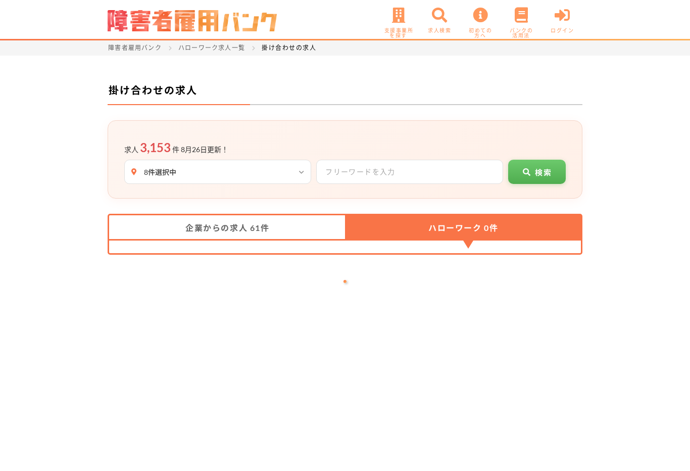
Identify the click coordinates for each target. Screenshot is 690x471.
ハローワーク (463, 227)
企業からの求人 (227, 227)
